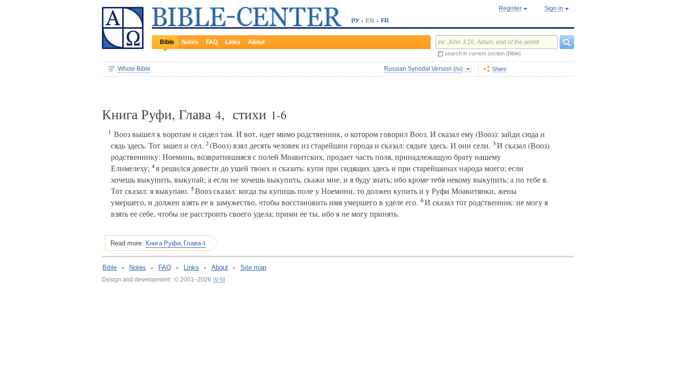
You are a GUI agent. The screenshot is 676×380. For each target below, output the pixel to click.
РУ (355, 20)
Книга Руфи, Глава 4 (175, 242)
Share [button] (499, 69)
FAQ (212, 42)
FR (385, 20)
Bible (167, 42)
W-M (219, 279)
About (256, 42)
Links (233, 42)
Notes (190, 42)
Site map (253, 267)
